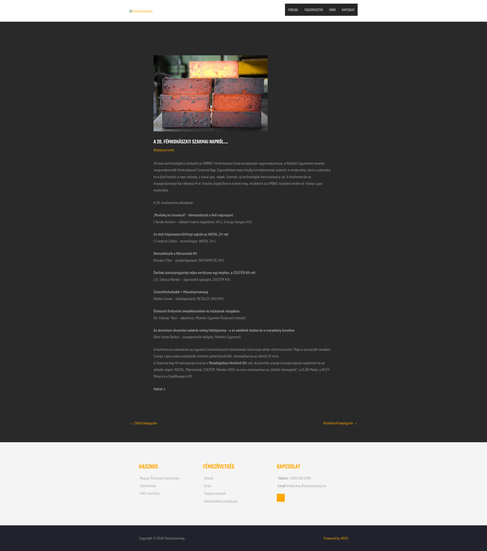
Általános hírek (164, 150)
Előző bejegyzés (143, 423)
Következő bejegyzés (340, 423)
